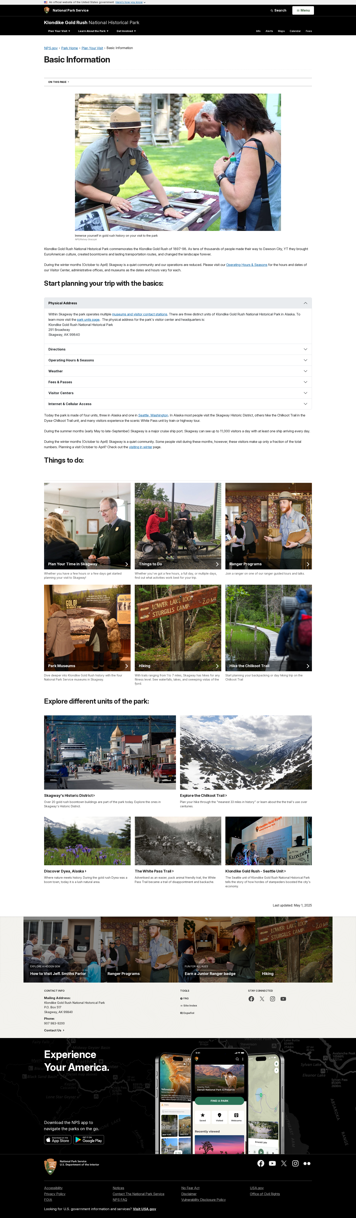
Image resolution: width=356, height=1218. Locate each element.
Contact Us (53, 1030)
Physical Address (62, 303)
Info (258, 31)
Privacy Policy (55, 1194)
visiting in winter (140, 447)
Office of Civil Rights (265, 1194)
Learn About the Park (91, 31)
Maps (281, 31)
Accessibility (53, 1188)
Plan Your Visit (57, 31)
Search (280, 10)
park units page (88, 319)
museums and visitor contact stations (139, 314)
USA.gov (257, 1188)
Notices (118, 1188)
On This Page (66, 81)
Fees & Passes (60, 382)
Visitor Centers (61, 393)
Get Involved (125, 31)
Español (188, 1013)
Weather (55, 371)
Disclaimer (189, 1194)
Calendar (295, 31)
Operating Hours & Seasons (246, 265)
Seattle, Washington (153, 415)
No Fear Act (190, 1188)
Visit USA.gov (144, 1209)
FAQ (186, 998)
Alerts (269, 31)
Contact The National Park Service (138, 1194)
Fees (309, 31)
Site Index (190, 1005)
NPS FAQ (120, 1200)
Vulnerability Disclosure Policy (203, 1200)
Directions (57, 349)
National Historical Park (91, 22)
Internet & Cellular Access (69, 404)
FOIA (48, 1200)
